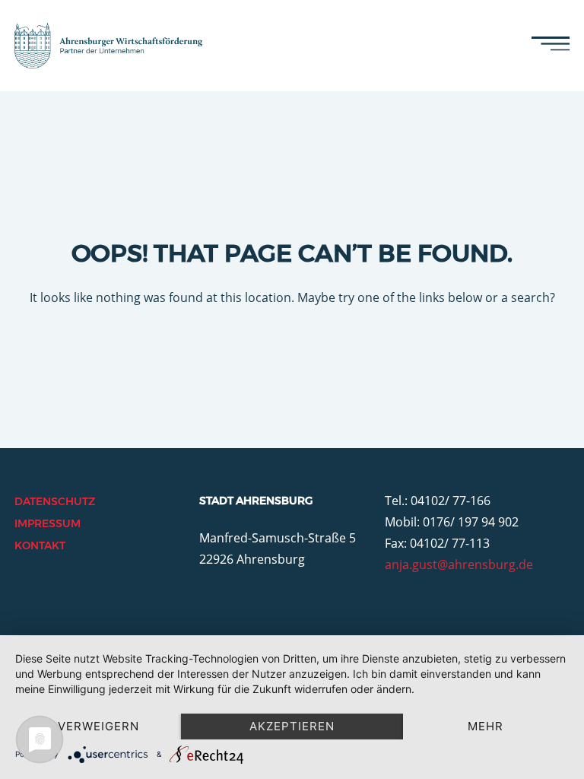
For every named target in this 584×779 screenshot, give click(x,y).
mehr (485, 726)
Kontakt (39, 545)
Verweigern (98, 726)
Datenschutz (54, 501)
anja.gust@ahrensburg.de (459, 564)
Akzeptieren (292, 726)
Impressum (47, 523)
